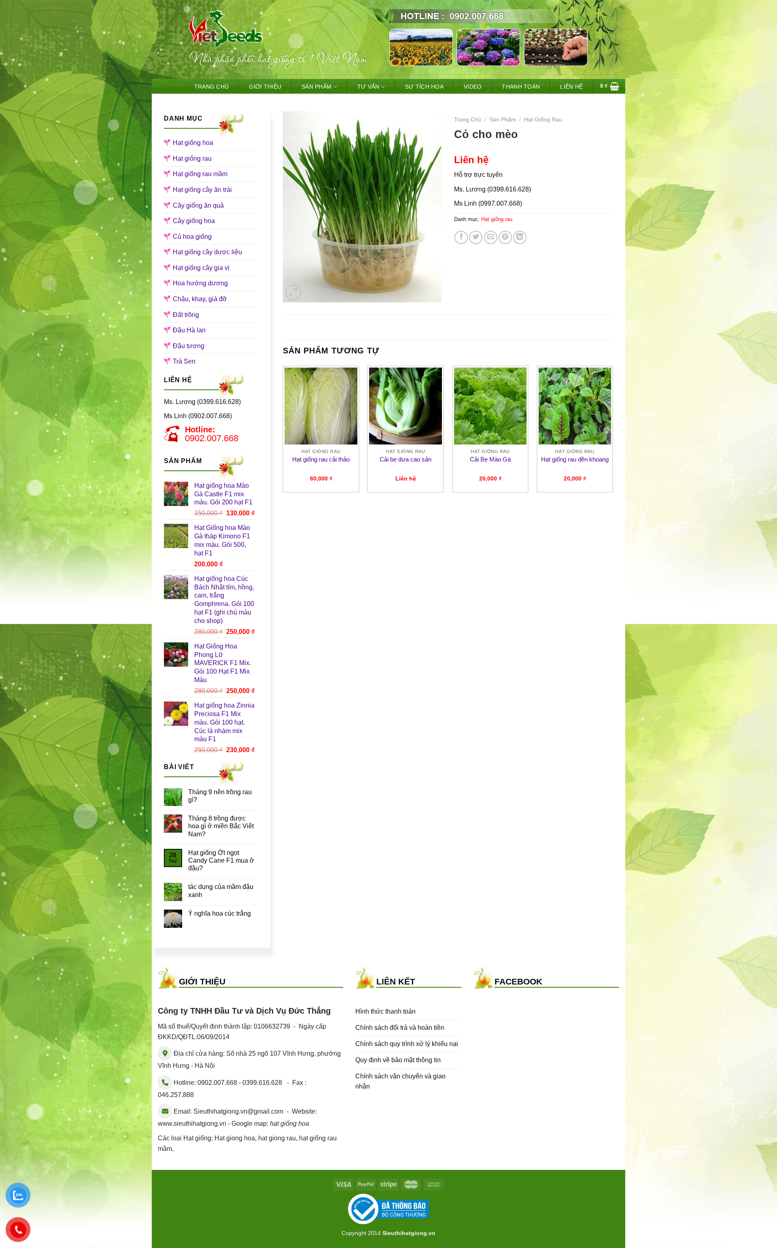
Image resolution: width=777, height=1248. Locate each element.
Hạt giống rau (192, 158)
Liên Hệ (571, 86)
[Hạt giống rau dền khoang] (575, 406)
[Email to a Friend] (490, 237)
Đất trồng (186, 314)
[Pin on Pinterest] (505, 237)
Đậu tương (188, 345)
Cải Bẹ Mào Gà (490, 459)
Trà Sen (184, 361)
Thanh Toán (521, 86)
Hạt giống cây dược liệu (207, 252)
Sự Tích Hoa (424, 86)
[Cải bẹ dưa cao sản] (405, 406)
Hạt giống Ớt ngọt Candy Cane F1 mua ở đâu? (221, 860)
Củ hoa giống (192, 236)
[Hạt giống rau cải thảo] (320, 406)
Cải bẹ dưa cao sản (405, 459)
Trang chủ (467, 120)
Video (473, 86)
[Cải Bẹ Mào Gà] (490, 406)
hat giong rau (277, 1138)
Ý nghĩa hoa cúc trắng (219, 913)
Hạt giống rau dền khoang (575, 459)
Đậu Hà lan (189, 330)
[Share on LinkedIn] (519, 237)
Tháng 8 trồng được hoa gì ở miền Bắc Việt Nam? (221, 826)
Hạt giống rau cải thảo (321, 459)
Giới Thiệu (265, 86)
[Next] (613, 432)
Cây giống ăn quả (198, 205)
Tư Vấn (368, 86)
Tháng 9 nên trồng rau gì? (220, 796)
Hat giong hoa (234, 1138)
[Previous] (283, 432)
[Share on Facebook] (461, 237)
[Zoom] (293, 292)
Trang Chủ (211, 86)
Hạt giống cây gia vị (201, 267)
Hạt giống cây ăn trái (202, 189)
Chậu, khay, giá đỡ (200, 299)
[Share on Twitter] (475, 237)
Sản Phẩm (316, 86)
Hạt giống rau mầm (200, 173)
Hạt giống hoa (193, 142)
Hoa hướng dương (200, 283)
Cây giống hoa (194, 220)
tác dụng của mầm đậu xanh (220, 890)
